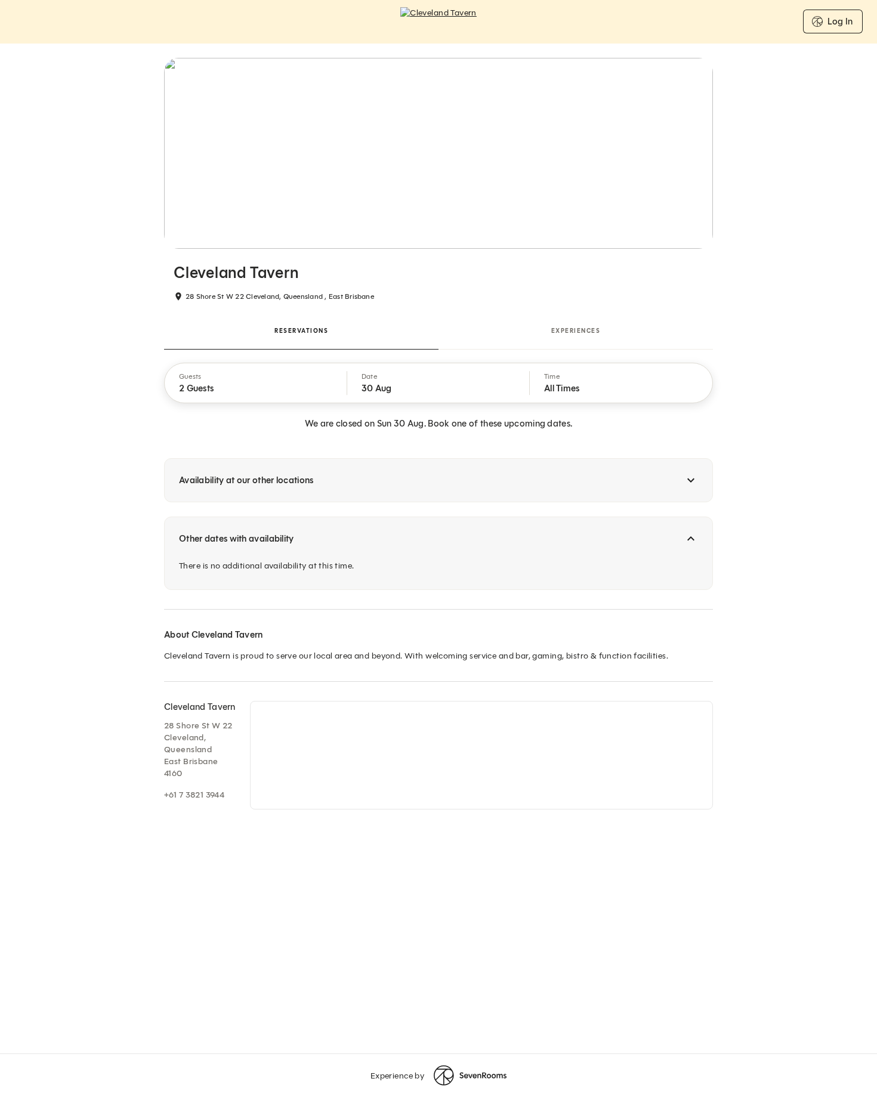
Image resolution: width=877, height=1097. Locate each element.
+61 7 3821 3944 (194, 795)
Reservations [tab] (301, 331)
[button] (256, 383)
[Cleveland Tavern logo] (438, 21)
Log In (840, 21)
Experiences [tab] (576, 331)
